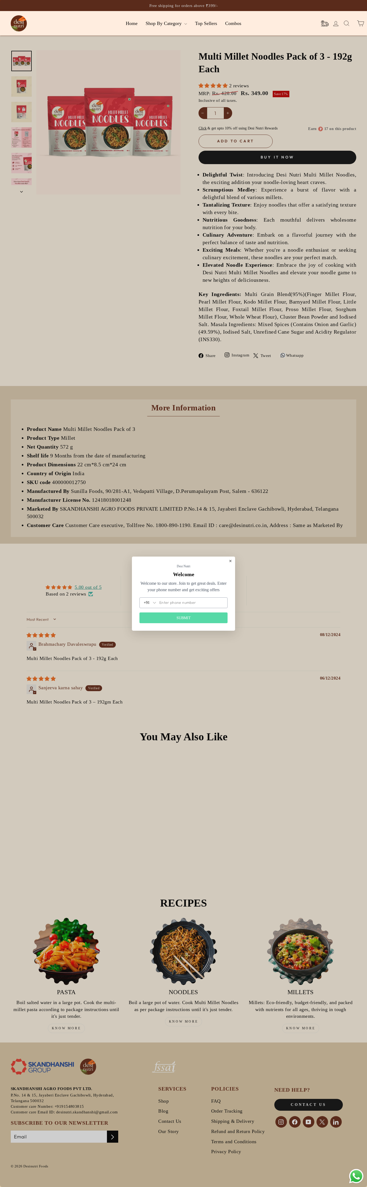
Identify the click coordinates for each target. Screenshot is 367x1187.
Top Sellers (206, 23)
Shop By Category (164, 23)
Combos (233, 23)
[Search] (325, 23)
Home (132, 23)
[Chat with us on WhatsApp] (356, 1176)
